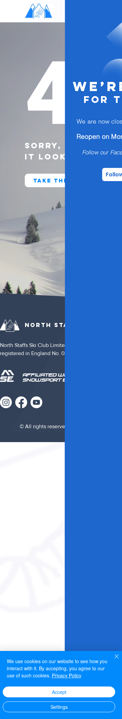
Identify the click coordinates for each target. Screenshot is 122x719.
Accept (59, 692)
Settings (59, 706)
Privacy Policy (66, 675)
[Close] (112, 660)
